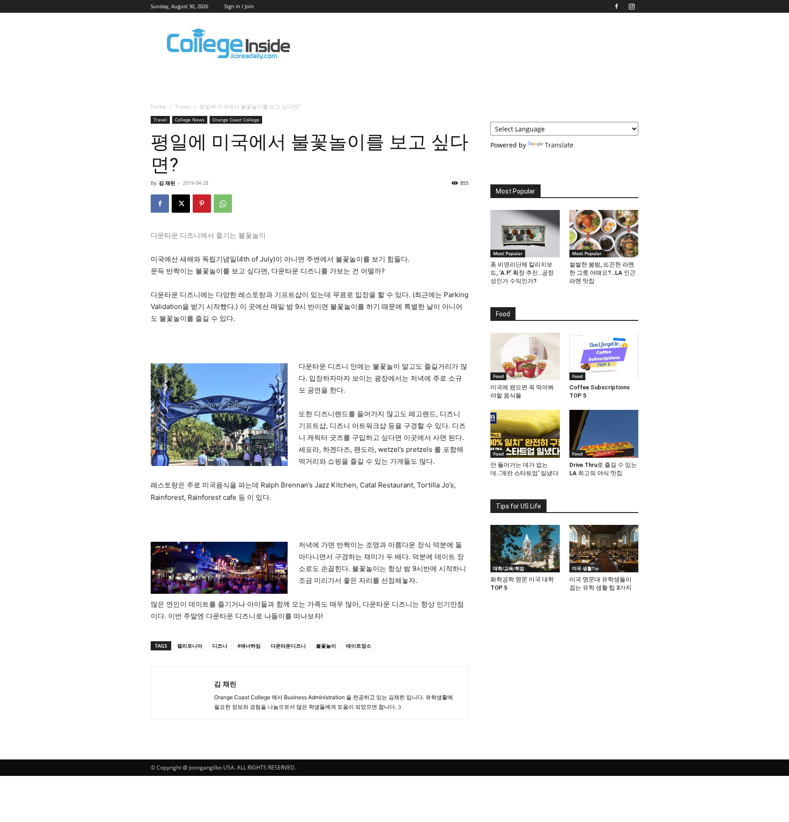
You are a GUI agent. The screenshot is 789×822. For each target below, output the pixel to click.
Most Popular (507, 253)
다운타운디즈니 (288, 645)
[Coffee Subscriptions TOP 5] (604, 356)
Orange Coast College (235, 119)
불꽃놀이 (326, 645)
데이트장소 (358, 645)
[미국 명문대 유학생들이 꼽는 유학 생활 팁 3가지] (604, 548)
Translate (559, 145)
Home (158, 106)
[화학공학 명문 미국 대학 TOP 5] (525, 548)
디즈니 (219, 645)
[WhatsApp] (223, 203)
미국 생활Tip (585, 568)
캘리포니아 (189, 645)
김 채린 (167, 182)
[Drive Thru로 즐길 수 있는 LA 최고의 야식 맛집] (604, 433)
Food (498, 376)
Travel (183, 106)
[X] (181, 203)
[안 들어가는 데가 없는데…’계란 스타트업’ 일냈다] (525, 433)
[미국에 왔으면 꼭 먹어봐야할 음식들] (525, 356)
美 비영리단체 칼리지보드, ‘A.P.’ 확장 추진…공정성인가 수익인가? (522, 272)
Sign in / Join (239, 6)
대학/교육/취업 (508, 568)
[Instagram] (631, 6)
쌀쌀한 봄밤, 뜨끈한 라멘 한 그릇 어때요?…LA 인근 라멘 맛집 (602, 272)
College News (190, 119)
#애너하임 (249, 645)
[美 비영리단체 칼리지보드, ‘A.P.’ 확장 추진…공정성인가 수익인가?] (525, 233)
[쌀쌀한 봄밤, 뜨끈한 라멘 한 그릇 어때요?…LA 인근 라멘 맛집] (604, 233)
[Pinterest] (202, 203)
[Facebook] (616, 6)
